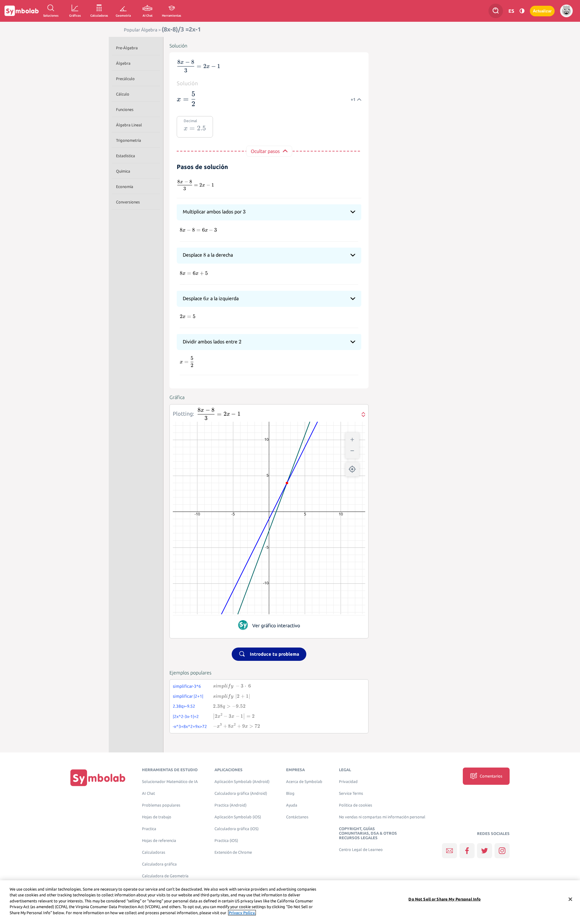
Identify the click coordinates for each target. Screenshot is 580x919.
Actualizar (542, 11)
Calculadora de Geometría (165, 876)
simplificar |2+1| (188, 696)
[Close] (570, 899)
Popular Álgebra (140, 29)
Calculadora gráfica (159, 864)
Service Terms (351, 793)
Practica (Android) (230, 805)
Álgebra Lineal (129, 125)
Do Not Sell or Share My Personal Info (444, 899)
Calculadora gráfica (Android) (240, 793)
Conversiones (128, 202)
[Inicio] (97, 777)
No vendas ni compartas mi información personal (382, 817)
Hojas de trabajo (156, 817)
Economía (124, 186)
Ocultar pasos (265, 151)
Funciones (125, 109)
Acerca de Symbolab (304, 781)
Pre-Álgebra (127, 48)
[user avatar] (566, 11)
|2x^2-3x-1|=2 (186, 716)
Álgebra (123, 63)
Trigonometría (128, 140)
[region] (290, 899)
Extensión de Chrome (233, 852)
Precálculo (125, 78)
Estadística (125, 156)
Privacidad (348, 781)
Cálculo (122, 94)
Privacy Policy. (242, 913)
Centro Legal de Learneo (361, 849)
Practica (149, 828)
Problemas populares (161, 805)
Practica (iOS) (226, 840)
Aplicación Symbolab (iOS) (237, 817)
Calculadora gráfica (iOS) (236, 828)
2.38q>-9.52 (184, 706)
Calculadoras (153, 852)
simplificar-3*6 (187, 686)
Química (123, 171)
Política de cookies (355, 805)
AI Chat (148, 793)
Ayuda (291, 805)
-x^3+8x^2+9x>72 (190, 726)
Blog (290, 793)
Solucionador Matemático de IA (170, 781)
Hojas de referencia (159, 840)
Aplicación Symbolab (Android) (241, 781)
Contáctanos (297, 817)
